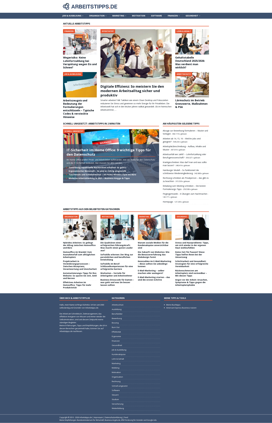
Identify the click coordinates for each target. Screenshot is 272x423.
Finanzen (173, 15)
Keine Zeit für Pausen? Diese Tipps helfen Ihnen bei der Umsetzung (190, 254)
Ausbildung (116, 309)
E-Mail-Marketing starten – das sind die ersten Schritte (154, 278)
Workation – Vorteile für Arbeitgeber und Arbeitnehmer (116, 274)
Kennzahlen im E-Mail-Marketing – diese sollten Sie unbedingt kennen (154, 264)
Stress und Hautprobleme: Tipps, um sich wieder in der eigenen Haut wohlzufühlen (192, 245)
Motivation (138, 15)
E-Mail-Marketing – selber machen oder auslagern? (151, 271)
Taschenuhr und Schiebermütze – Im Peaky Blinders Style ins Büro (102, 174)
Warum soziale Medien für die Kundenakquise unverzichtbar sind (153, 245)
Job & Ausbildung (71, 15)
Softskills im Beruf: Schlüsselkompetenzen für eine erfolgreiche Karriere (116, 266)
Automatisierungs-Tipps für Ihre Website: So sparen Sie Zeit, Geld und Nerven (80, 276)
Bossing (115, 322)
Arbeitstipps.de (85, 417)
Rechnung (116, 381)
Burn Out (115, 327)
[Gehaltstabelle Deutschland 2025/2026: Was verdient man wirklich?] (192, 42)
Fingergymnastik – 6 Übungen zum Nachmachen (185, 193)
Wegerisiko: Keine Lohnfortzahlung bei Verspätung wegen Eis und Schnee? (80, 62)
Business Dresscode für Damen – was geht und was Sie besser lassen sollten (117, 282)
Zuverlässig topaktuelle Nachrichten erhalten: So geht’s (97, 167)
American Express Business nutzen (181, 307)
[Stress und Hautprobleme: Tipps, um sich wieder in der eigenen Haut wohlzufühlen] (192, 227)
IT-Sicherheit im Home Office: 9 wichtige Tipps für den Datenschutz (109, 152)
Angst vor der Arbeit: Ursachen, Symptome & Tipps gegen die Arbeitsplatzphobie (191, 282)
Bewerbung (117, 318)
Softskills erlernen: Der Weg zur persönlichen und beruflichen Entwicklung (116, 257)
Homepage (168, 201)
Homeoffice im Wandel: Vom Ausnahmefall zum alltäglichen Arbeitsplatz (79, 254)
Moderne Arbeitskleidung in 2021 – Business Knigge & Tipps (99, 178)
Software (156, 15)
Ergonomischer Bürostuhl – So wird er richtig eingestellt (97, 171)
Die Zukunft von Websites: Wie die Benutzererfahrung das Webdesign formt (153, 254)
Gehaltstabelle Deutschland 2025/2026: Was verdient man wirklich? (190, 62)
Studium (115, 399)
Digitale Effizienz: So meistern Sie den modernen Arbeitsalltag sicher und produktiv (132, 90)
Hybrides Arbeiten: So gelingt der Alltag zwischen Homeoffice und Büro (79, 245)
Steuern (115, 395)
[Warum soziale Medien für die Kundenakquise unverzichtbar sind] (155, 227)
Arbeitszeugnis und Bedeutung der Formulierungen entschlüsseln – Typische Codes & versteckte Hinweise (78, 109)
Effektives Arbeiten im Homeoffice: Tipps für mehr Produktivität (77, 285)
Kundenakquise (119, 354)
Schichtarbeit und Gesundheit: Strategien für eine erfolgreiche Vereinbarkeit (191, 264)
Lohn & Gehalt (118, 359)
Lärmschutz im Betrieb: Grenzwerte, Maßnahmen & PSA (191, 104)
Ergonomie (116, 336)
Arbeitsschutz (118, 304)
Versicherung (117, 404)
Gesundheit (192, 15)
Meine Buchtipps (173, 304)
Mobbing (115, 367)
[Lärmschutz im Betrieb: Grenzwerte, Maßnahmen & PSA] (192, 84)
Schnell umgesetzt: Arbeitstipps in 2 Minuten (91, 123)
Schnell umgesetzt (120, 386)
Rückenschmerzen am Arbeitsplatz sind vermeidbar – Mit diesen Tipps (191, 273)
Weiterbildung (118, 408)
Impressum (98, 417)
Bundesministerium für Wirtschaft (90, 420)
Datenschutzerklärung (113, 417)
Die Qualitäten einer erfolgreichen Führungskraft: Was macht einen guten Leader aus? (116, 246)
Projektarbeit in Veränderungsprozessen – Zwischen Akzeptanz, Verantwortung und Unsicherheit (80, 265)
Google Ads (152, 420)
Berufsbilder (117, 314)
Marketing (118, 15)
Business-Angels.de (112, 420)
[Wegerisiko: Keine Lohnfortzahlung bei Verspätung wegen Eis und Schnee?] (80, 42)
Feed (126, 417)
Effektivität (116, 332)
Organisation (97, 15)
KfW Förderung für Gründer (132, 420)
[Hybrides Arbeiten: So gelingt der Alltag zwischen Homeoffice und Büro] (80, 227)
